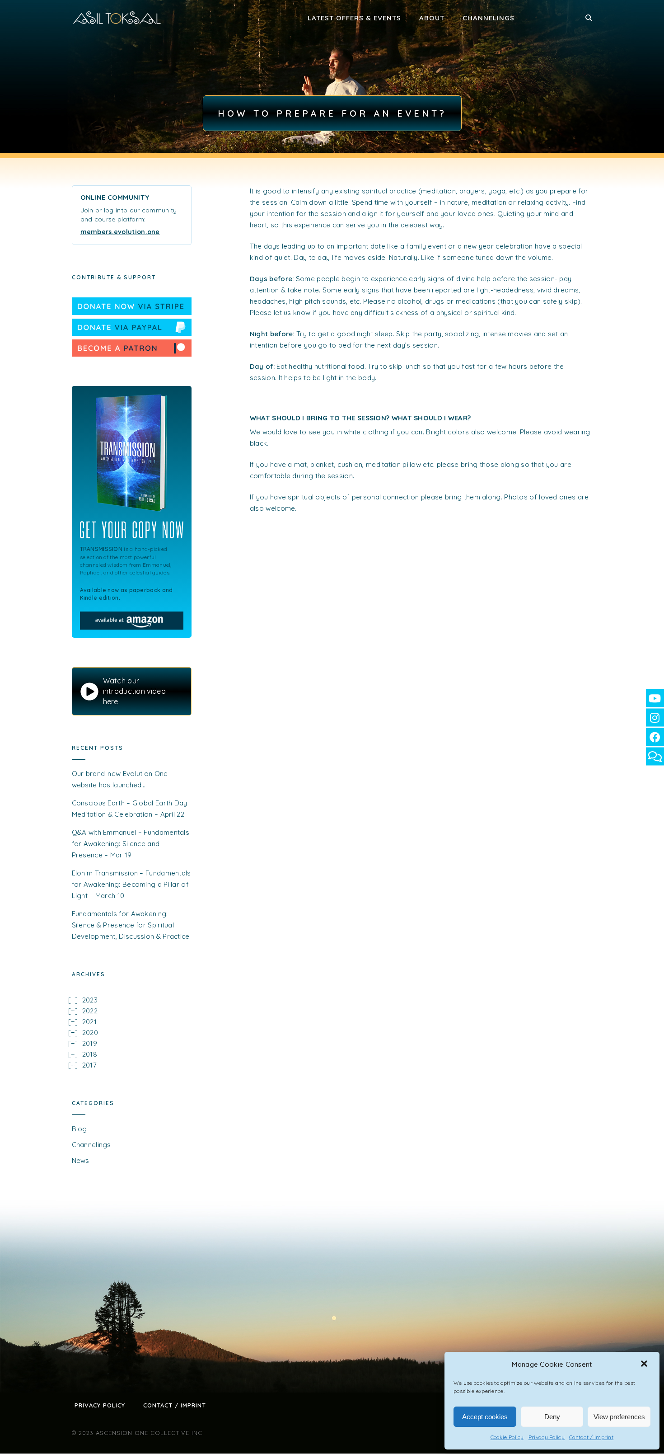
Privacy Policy (546, 1437)
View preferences (619, 1417)
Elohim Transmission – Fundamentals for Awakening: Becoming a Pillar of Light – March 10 (131, 884)
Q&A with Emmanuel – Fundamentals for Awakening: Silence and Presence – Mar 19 (131, 843)
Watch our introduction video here (134, 691)
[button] (645, 1364)
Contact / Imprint (591, 1437)
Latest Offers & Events (354, 18)
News (80, 1160)
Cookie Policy (507, 1437)
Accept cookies (485, 1417)
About (431, 18)
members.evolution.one (120, 232)
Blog (79, 1129)
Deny (552, 1417)
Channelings (488, 18)
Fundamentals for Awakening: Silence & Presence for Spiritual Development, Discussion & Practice (131, 925)
